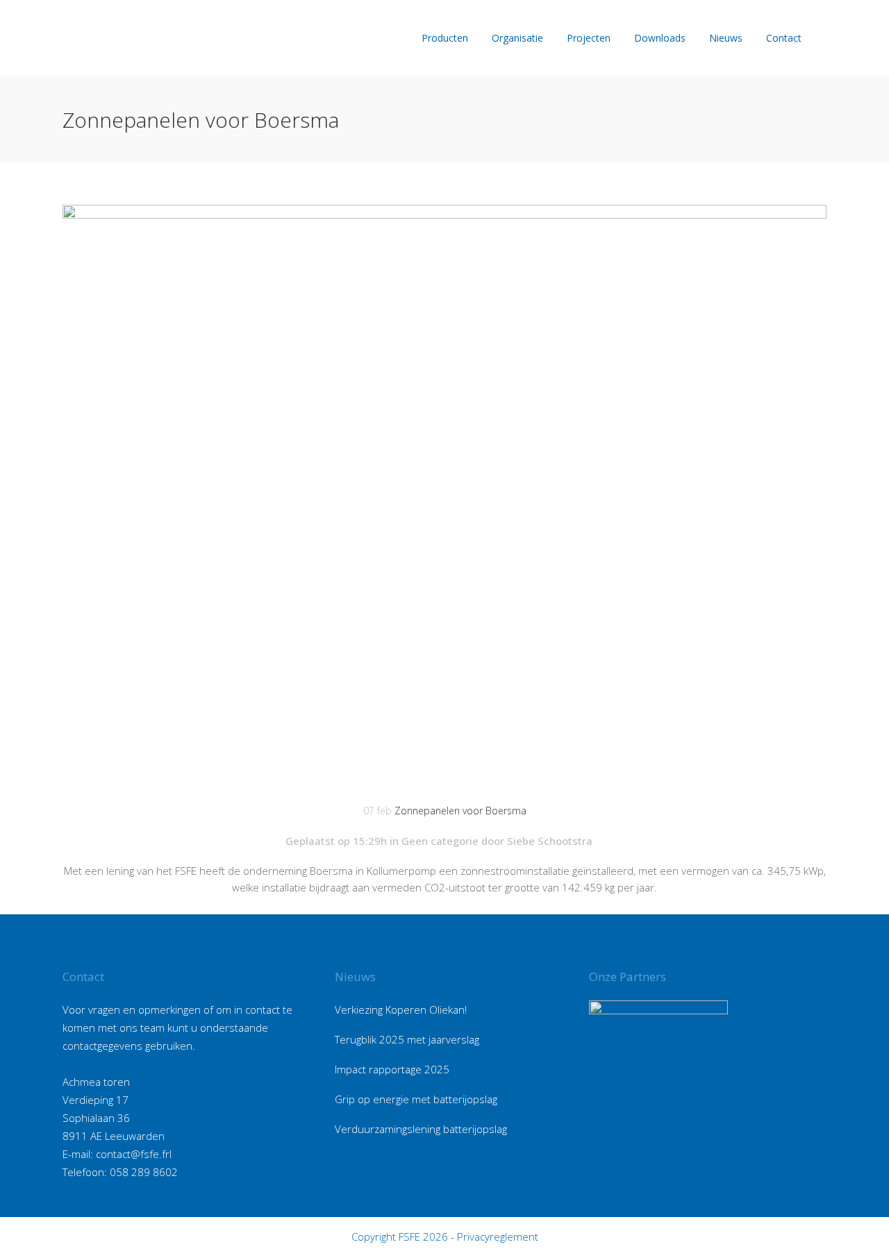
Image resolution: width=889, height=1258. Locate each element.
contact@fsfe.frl (134, 1154)
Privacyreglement (497, 1236)
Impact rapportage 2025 (392, 1069)
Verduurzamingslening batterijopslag (421, 1129)
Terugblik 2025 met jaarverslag (407, 1039)
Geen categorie (440, 841)
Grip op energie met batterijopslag (416, 1099)
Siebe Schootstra (549, 841)
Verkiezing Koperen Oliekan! (401, 1009)
